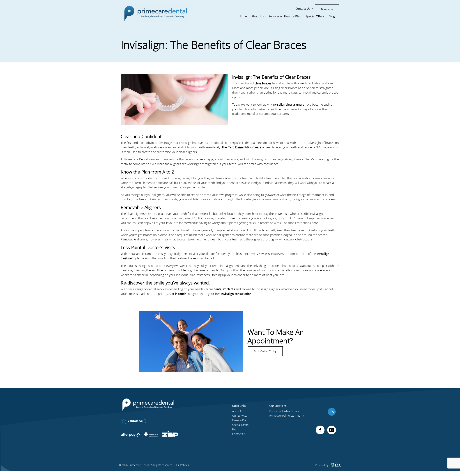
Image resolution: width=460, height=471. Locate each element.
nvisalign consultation (237, 294)
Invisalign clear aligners (288, 104)
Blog (332, 16)
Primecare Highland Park (284, 411)
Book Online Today (265, 351)
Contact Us (302, 9)
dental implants (224, 289)
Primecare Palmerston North (286, 415)
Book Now (327, 9)
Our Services (239, 415)
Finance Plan (292, 16)
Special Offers (315, 16)
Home (243, 16)
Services (274, 16)
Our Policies (182, 465)
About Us (257, 16)
